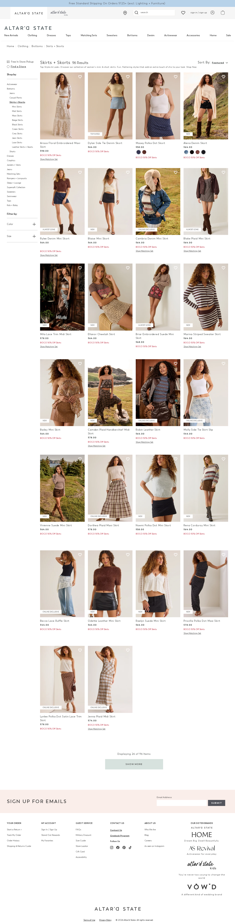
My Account (48, 823)
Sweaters (112, 35)
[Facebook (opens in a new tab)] (118, 847)
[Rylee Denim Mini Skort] (62, 201)
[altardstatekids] (59, 13)
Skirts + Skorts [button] (17, 102)
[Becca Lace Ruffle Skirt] (62, 583)
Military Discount (83, 835)
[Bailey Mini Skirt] (62, 392)
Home (213, 35)
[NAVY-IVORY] (138, 152)
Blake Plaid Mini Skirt (197, 238)
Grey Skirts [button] (17, 133)
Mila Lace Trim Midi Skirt (55, 334)
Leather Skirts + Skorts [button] (22, 147)
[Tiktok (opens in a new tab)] (130, 847)
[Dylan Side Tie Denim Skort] (110, 105)
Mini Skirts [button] (17, 106)
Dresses (51, 35)
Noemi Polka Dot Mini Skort (153, 525)
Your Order (14, 823)
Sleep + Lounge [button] (14, 183)
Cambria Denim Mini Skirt (152, 238)
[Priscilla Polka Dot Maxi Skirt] (206, 583)
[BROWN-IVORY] (144, 152)
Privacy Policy (105, 920)
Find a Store (18, 66)
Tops (68, 35)
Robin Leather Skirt (148, 429)
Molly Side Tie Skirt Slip (198, 429)
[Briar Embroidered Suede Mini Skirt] (158, 297)
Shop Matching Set (49, 159)
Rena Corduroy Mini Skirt (199, 525)
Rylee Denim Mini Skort (55, 238)
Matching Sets (89, 35)
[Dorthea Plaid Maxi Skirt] (110, 488)
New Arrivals (11, 35)
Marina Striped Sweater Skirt (202, 334)
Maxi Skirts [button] (17, 115)
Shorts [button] (12, 151)
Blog (147, 835)
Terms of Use (89, 920)
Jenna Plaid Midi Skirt (101, 716)
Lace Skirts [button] (17, 142)
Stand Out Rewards (50, 835)
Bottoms (132, 35)
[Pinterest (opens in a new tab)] (124, 847)
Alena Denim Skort (195, 143)
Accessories (193, 35)
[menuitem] (11, 35)
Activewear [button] (12, 84)
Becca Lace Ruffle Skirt (54, 620)
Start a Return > (14, 829)
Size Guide (81, 840)
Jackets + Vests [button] (14, 165)
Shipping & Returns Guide (19, 846)
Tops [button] (9, 201)
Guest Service (84, 823)
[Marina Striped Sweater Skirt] (206, 297)
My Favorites (47, 840)
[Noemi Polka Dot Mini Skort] (158, 488)
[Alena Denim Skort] (206, 105)
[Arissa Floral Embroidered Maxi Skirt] (62, 105)
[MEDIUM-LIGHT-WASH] (186, 152)
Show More (134, 764)
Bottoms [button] (11, 89)
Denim (150, 35)
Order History (13, 840)
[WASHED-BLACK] (192, 152)
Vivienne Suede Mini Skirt (56, 525)
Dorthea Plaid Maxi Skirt (103, 525)
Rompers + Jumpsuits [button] (17, 178)
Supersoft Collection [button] (16, 187)
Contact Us (117, 823)
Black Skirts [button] (17, 124)
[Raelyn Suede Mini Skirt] (158, 583)
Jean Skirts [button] (17, 138)
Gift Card (80, 851)
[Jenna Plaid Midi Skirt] (110, 679)
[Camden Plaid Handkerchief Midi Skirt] (110, 392)
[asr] (201, 847)
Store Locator (82, 846)
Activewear (170, 35)
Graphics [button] (11, 160)
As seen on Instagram (154, 846)
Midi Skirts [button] (17, 111)
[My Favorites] (183, 12)
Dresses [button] (10, 156)
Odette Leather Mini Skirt (104, 620)
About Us (150, 823)
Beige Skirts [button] (17, 120)
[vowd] (201, 886)
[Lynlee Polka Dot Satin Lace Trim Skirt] (62, 679)
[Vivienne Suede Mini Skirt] (62, 488)
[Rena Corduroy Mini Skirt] (206, 488)
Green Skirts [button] (17, 129)
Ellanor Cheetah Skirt (101, 334)
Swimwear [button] (12, 196)
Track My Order (14, 835)
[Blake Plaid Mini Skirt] (206, 201)
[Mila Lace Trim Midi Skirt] (62, 297)
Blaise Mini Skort (98, 238)
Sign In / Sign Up (49, 829)
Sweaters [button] (11, 192)
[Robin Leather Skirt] (158, 392)
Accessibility (81, 857)
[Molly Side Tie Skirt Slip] (206, 392)
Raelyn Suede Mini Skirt (150, 620)
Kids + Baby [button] (12, 205)
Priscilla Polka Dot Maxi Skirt (202, 620)
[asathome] (201, 832)
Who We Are (150, 829)
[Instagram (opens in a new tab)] (112, 847)
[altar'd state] (28, 28)
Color (10, 224)
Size (9, 236)
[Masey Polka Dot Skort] (158, 105)
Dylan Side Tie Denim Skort (105, 143)
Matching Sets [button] (13, 174)
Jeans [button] (12, 93)
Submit (216, 803)
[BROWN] (198, 152)
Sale (228, 35)
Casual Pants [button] (15, 98)
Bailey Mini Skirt (50, 429)
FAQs (78, 829)
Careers (148, 840)
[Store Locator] (125, 13)
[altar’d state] (29, 13)
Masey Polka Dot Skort (150, 143)
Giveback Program (119, 835)
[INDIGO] (203, 152)
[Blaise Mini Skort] (110, 201)
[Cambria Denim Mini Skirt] (158, 201)
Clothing (32, 35)
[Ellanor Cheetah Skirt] (110, 297)
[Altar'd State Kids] (201, 864)
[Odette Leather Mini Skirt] (110, 583)
